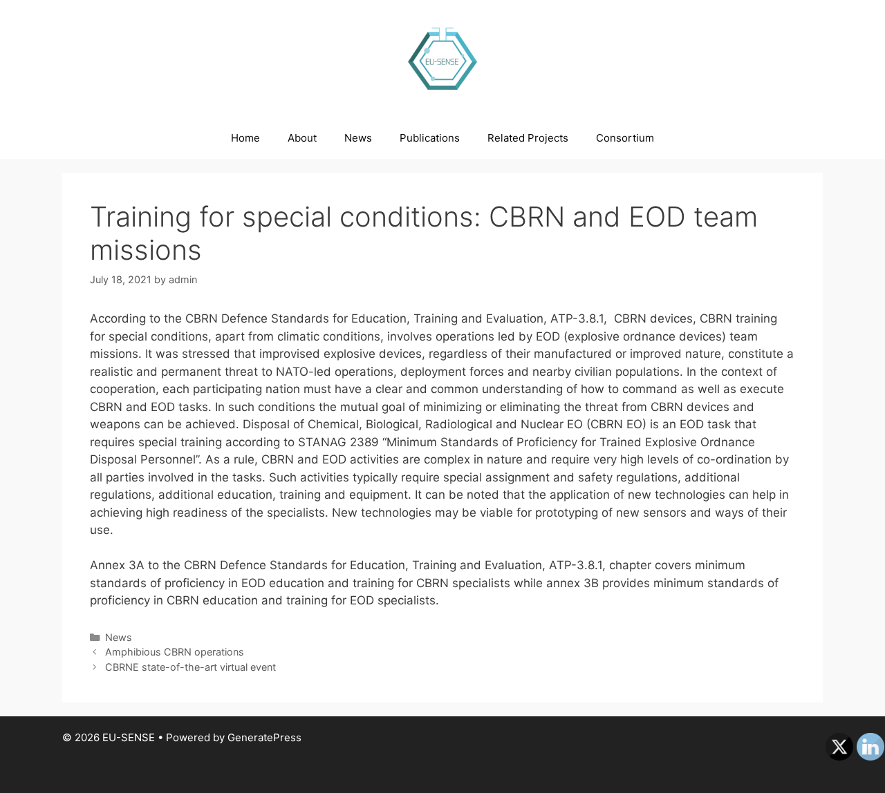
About (302, 137)
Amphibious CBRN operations (174, 652)
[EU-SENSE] (442, 58)
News (358, 137)
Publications (430, 137)
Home (245, 137)
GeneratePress (264, 737)
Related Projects (527, 137)
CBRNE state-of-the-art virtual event (190, 667)
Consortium (625, 137)
